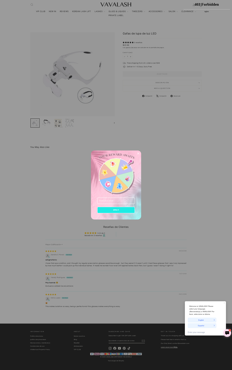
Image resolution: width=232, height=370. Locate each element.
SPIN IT (116, 210)
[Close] (138, 153)
